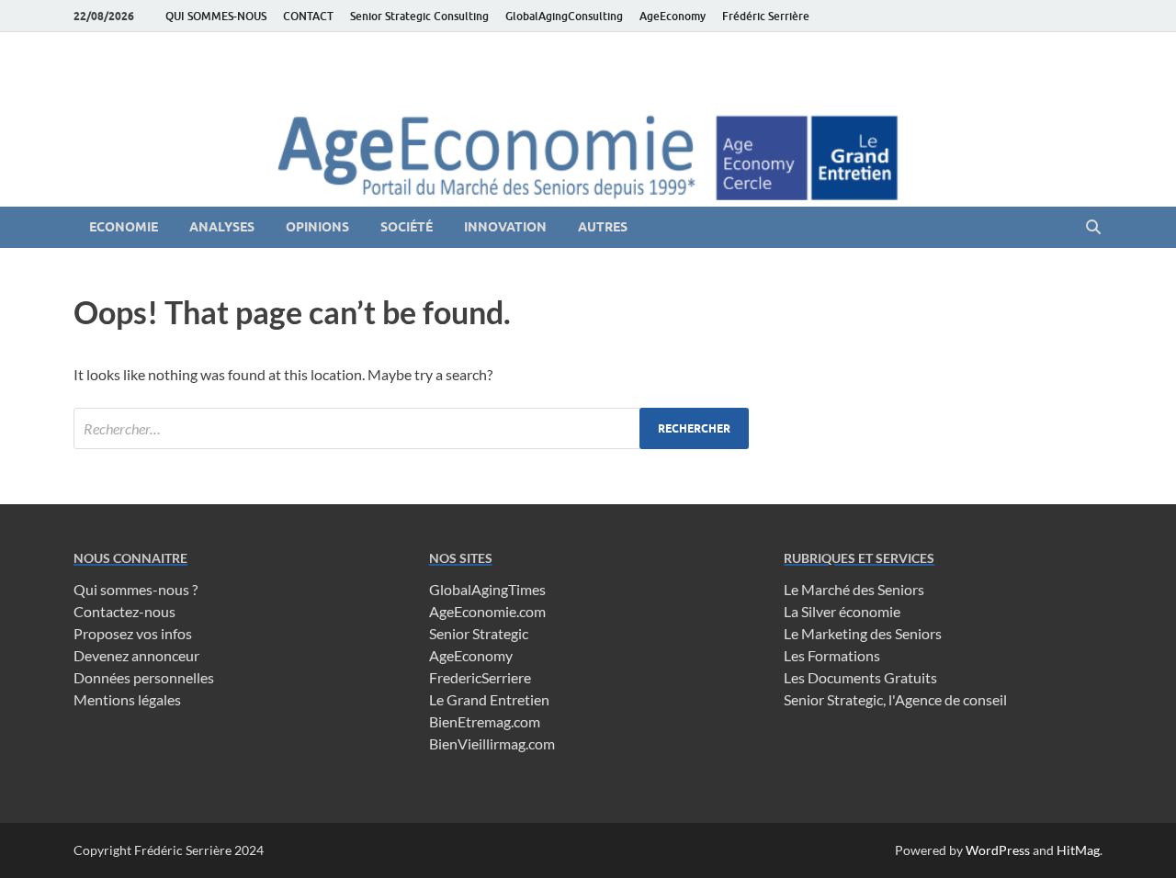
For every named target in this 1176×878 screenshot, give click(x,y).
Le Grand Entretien (489, 699)
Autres (603, 227)
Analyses (221, 227)
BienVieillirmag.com (492, 743)
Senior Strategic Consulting (419, 16)
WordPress (998, 850)
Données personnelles (144, 677)
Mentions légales (127, 699)
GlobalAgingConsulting (564, 16)
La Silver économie (842, 611)
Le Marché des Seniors (854, 589)
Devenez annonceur (136, 655)
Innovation (505, 227)
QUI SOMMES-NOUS (215, 16)
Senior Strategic (478, 633)
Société (406, 227)
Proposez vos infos (133, 633)
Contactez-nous (124, 611)
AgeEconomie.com (487, 611)
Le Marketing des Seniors (863, 633)
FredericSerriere (480, 677)
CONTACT (308, 16)
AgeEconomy (672, 16)
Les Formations (832, 655)
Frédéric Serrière (765, 16)
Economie (123, 227)
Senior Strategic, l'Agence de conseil (895, 699)
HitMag (1078, 850)
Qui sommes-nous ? (136, 589)
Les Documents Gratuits (860, 677)
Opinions (317, 227)
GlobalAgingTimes (487, 589)
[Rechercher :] (411, 428)
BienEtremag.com (484, 721)
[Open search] (1093, 228)
